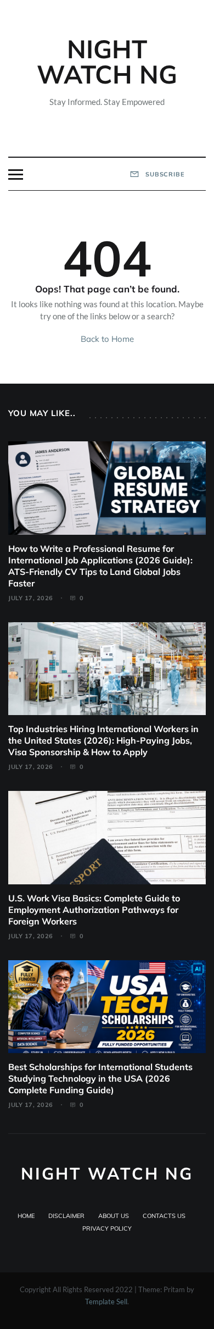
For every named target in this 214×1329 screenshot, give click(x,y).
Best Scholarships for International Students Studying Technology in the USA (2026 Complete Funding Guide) (100, 1078)
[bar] (15, 174)
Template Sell (106, 1301)
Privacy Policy (107, 1228)
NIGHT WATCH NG (107, 61)
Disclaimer (66, 1216)
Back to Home (107, 339)
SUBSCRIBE (164, 174)
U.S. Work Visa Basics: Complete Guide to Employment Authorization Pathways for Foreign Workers (94, 910)
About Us (113, 1216)
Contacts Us (164, 1216)
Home (26, 1216)
